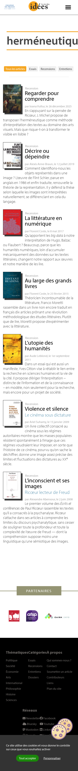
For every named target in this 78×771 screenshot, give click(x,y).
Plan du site (54, 688)
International (14, 683)
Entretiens (65, 69)
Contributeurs (55, 677)
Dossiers (33, 677)
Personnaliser (52, 758)
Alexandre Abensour (42, 499)
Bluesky (31, 724)
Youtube (48, 724)
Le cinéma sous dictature (48, 415)
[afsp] (32, 616)
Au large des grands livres (48, 283)
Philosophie (13, 688)
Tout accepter (27, 758)
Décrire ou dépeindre (37, 153)
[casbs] (14, 616)
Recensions (48, 69)
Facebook (49, 718)
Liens (50, 683)
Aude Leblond (39, 356)
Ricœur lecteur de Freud (47, 492)
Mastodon (32, 729)
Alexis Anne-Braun (41, 164)
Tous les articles (15, 69)
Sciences (11, 700)
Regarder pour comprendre (42, 95)
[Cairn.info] (57, 616)
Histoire (11, 694)
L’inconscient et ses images (47, 483)
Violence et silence (46, 408)
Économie (12, 671)
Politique (11, 660)
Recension (31, 88)
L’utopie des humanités (39, 345)
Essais (32, 69)
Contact (52, 666)
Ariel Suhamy (38, 422)
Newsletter (33, 718)
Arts (8, 677)
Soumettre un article (59, 671)
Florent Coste (38, 231)
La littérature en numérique (43, 220)
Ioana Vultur (37, 106)
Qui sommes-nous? (59, 660)
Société (10, 666)
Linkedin (48, 729)
